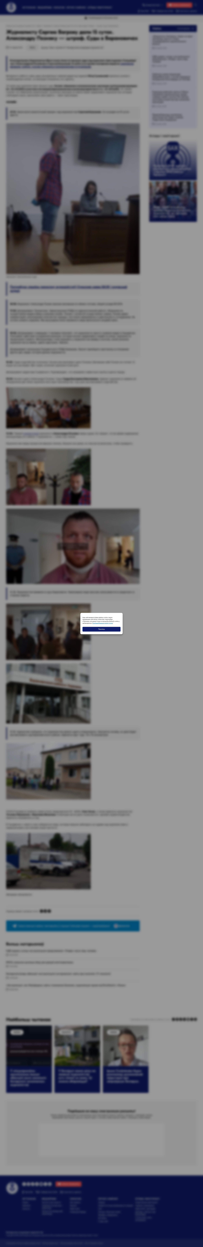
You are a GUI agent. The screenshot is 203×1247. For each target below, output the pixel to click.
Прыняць (101, 629)
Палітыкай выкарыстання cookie (102, 623)
